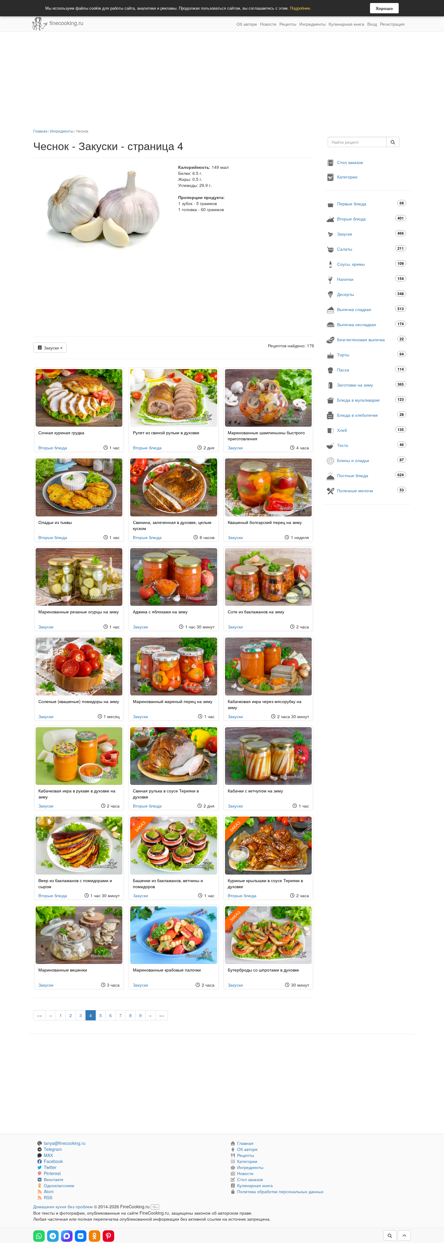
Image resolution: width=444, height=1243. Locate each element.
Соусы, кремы (370, 264)
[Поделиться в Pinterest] (108, 1236)
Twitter (50, 1167)
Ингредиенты (312, 24)
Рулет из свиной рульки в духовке (166, 432)
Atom (49, 1191)
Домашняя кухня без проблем (63, 1206)
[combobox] (357, 142)
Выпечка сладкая (370, 309)
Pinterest (52, 1173)
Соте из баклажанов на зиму (256, 612)
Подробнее (300, 8)
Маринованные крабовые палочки (167, 970)
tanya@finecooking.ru (64, 1143)
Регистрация (392, 24)
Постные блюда (370, 475)
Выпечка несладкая (370, 324)
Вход (372, 24)
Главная (40, 130)
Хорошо (384, 8)
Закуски (51, 348)
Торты (370, 354)
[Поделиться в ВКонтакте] (80, 1236)
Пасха (370, 369)
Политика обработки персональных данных (280, 1191)
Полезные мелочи (370, 490)
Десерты (370, 294)
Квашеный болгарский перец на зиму (265, 522)
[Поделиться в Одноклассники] (94, 1236)
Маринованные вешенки (62, 970)
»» (161, 1015)
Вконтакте (53, 1179)
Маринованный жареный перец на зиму (172, 701)
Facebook (53, 1161)
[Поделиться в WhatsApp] (39, 1236)
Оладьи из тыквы (55, 522)
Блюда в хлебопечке (370, 415)
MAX (48, 1155)
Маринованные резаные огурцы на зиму (78, 612)
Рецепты (287, 24)
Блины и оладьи (370, 460)
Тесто (370, 445)
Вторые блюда (52, 448)
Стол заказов (350, 162)
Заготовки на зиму (370, 384)
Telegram (53, 1149)
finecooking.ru (65, 23)
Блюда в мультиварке (370, 400)
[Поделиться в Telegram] (53, 1236)
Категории (347, 177)
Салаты (370, 249)
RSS (48, 1197)
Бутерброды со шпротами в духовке (263, 970)
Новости (268, 24)
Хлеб (370, 430)
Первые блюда (370, 203)
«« (39, 1015)
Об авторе (246, 24)
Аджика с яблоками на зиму (160, 612)
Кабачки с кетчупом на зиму (255, 791)
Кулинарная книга (346, 24)
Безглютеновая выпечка (370, 339)
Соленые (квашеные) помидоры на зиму (78, 701)
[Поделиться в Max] (66, 1236)
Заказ (140, 826)
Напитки (370, 279)
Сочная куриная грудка (61, 432)
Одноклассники (59, 1185)
